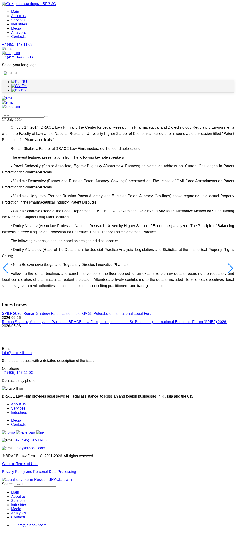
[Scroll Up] (4, 533)
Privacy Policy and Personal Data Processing (39, 472)
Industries (19, 24)
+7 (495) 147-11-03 (17, 373)
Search (8, 484)
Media (16, 28)
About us (18, 16)
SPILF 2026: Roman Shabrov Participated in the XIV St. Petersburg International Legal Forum (78, 313)
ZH (24, 86)
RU (24, 82)
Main (15, 12)
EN (14, 73)
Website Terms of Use (20, 464)
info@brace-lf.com (17, 353)
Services (18, 20)
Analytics (18, 32)
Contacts (18, 37)
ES (23, 90)
